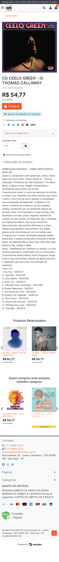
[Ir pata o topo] (54, 533)
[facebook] (4, 464)
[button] (50, 8)
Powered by (23, 544)
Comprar (16, 366)
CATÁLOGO (11, 15)
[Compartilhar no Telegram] (18, 124)
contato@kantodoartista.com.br (18, 452)
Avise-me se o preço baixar (17, 155)
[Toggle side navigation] (3, 8)
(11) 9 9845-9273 (14, 445)
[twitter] (12, 464)
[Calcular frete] (26, 146)
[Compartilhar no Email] (27, 124)
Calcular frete (9, 140)
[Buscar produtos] (44, 8)
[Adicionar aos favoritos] (6, 329)
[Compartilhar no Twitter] (13, 124)
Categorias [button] (9, 480)
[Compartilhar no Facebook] (8, 124)
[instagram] (8, 464)
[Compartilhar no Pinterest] (22, 124)
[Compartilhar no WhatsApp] (4, 124)
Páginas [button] (7, 472)
